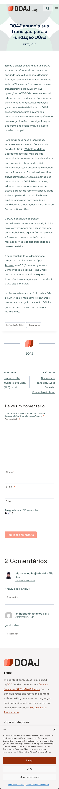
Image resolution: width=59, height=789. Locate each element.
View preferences (29, 777)
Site (8, 501)
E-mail (10, 486)
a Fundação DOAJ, (32, 75)
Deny (29, 768)
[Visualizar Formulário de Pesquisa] (47, 8)
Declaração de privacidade (37, 784)
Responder (12, 597)
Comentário (12, 419)
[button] (54, 729)
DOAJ (29, 353)
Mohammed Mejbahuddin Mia (34, 573)
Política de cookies (16, 784)
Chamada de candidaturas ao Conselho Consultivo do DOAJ (43, 382)
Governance (33, 325)
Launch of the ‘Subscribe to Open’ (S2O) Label (15, 380)
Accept (30, 760)
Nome (10, 472)
